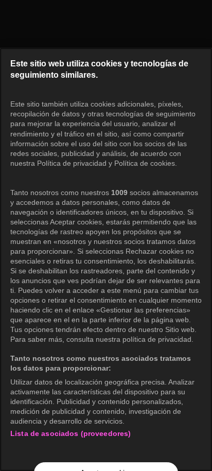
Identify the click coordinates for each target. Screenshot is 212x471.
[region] (106, 259)
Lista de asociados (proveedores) (70, 433)
